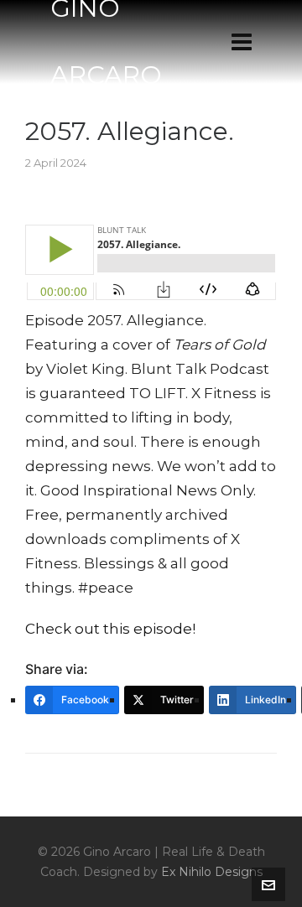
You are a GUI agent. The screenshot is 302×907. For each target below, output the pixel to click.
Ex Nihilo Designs (212, 871)
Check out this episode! (110, 628)
